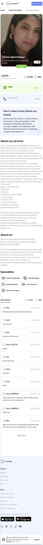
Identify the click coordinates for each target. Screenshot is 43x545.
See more (21, 435)
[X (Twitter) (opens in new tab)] (2, 526)
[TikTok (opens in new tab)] (15, 526)
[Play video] (4, 52)
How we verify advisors (9, 505)
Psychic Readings (15, 10)
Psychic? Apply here (8, 508)
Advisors (4, 473)
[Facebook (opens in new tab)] (6, 526)
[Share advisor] (39, 18)
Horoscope (4, 480)
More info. (16, 541)
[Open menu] (2, 3)
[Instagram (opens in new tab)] (11, 526)
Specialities (5, 476)
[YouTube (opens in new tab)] (20, 526)
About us (4, 501)
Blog (2, 484)
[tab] (12, 300)
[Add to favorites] (34, 18)
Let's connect (37, 3)
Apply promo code (7, 494)
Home (3, 10)
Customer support (7, 497)
